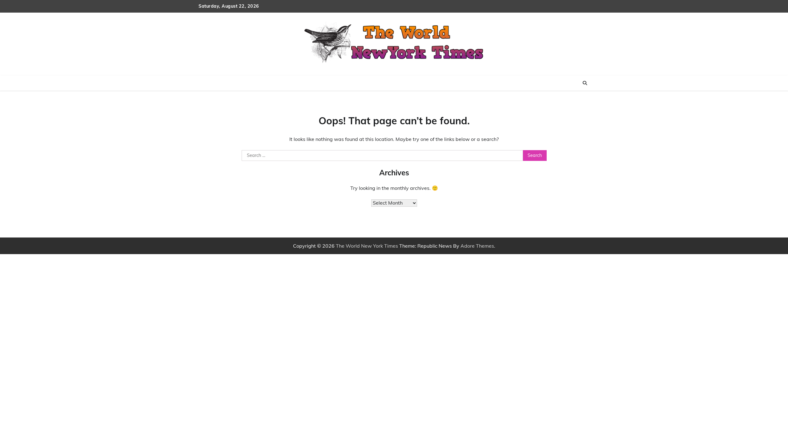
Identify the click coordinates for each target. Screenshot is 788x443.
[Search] (584, 83)
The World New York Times (367, 246)
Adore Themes (477, 246)
